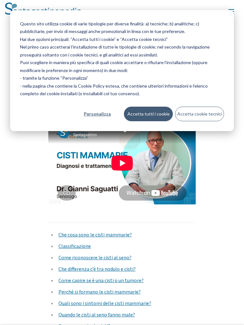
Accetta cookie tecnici (199, 113)
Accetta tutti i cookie (148, 113)
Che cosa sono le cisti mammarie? (95, 234)
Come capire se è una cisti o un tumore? (101, 280)
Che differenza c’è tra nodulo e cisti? (97, 269)
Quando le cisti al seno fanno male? (96, 314)
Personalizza (97, 113)
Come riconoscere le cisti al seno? (95, 257)
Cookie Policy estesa (98, 86)
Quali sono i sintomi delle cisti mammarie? (104, 303)
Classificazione (74, 246)
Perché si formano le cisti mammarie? (99, 292)
